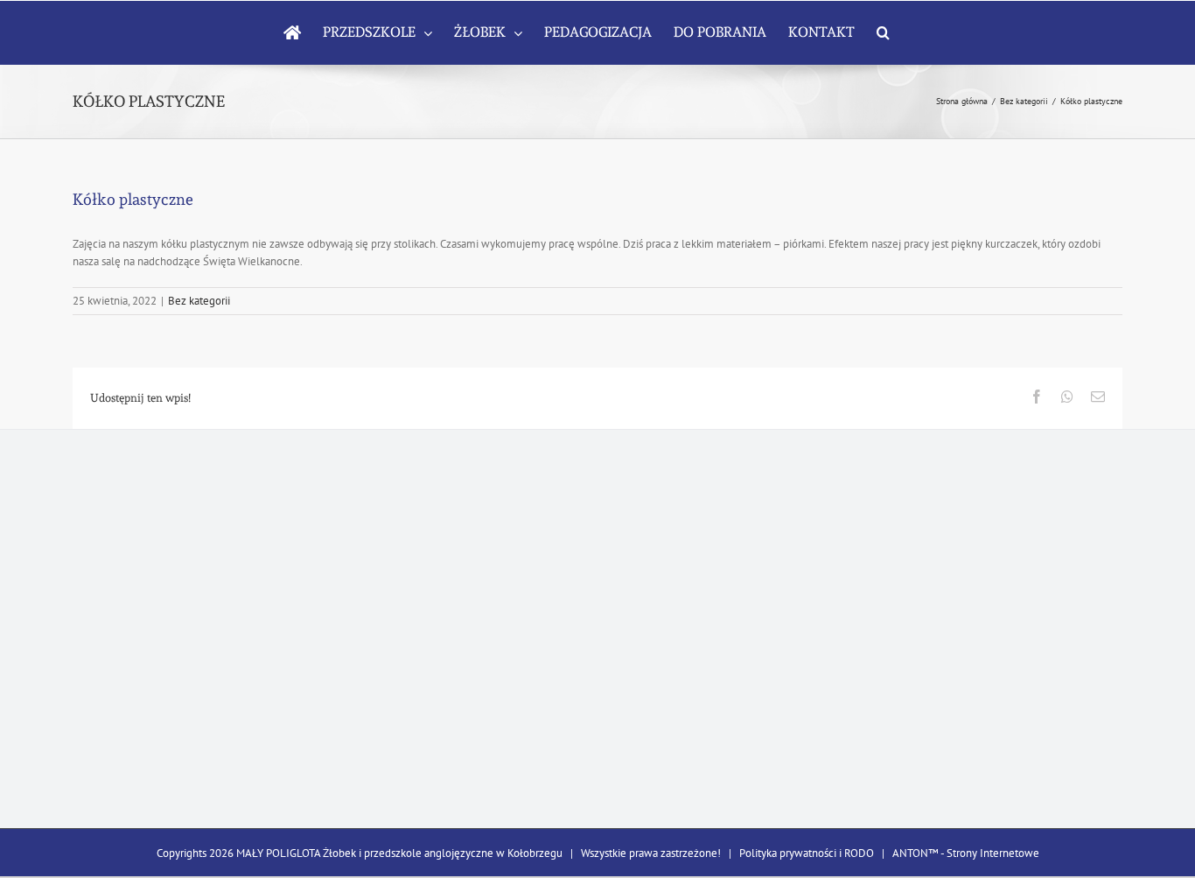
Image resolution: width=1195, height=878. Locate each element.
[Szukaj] (883, 32)
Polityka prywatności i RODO (806, 853)
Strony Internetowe (993, 853)
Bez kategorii (199, 300)
